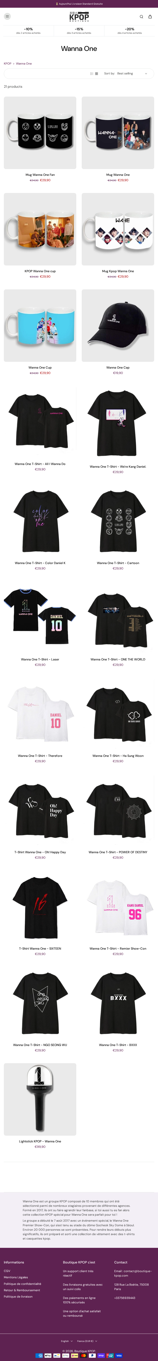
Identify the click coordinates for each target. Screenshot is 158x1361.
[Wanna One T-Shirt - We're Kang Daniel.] (118, 423)
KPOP (7, 64)
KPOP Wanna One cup (40, 271)
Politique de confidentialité (22, 1284)
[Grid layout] (96, 73)
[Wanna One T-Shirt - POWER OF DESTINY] (118, 810)
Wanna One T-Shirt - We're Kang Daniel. (118, 467)
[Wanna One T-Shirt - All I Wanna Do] (40, 422)
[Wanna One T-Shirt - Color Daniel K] (40, 521)
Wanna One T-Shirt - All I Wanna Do (40, 464)
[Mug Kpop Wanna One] (118, 229)
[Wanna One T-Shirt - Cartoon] (118, 521)
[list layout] (92, 73)
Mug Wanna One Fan (40, 175)
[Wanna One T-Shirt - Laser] (40, 617)
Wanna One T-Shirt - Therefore (40, 756)
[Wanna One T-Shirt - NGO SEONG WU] (40, 1003)
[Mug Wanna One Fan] (40, 133)
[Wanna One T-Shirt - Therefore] (40, 714)
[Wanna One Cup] (40, 325)
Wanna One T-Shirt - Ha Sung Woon (118, 756)
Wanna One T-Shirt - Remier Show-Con (118, 949)
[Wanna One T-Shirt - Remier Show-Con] (118, 906)
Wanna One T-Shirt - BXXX (118, 1045)
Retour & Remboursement (22, 1290)
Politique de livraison (18, 1297)
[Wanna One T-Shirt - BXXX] (118, 1003)
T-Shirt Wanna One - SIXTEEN (40, 949)
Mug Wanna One (118, 175)
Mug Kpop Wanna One (118, 271)
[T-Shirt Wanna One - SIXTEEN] (40, 906)
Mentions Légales (16, 1277)
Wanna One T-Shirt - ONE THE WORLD (118, 659)
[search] (141, 16)
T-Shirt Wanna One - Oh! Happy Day (40, 852)
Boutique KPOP (84, 1351)
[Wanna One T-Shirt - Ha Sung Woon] (118, 714)
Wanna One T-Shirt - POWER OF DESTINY (118, 852)
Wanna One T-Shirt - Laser (40, 659)
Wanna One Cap (117, 368)
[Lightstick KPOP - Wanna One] (40, 1099)
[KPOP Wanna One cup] (40, 229)
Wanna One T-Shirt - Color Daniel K (40, 563)
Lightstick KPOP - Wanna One (40, 1141)
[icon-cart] (150, 16)
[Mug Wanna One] (118, 133)
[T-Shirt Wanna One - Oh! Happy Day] (40, 810)
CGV (7, 1271)
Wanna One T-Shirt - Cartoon (118, 563)
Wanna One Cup (40, 368)
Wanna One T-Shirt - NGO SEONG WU (40, 1045)
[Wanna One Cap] (118, 325)
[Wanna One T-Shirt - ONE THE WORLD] (118, 617)
